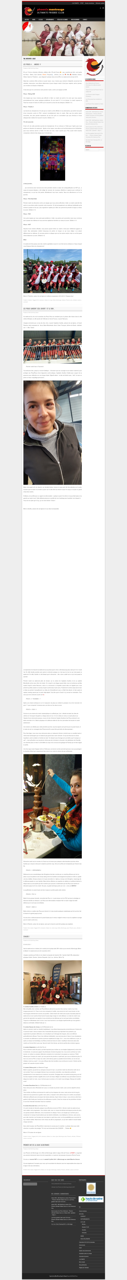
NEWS (33, 20)
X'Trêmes (78, 1136)
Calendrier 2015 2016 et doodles (87, 1242)
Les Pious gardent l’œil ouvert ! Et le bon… (39, 308)
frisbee (46, 300)
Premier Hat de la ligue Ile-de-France (36, 1145)
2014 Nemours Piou (93, 124)
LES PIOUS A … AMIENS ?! (32, 64)
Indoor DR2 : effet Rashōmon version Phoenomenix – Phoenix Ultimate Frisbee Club (94, 113)
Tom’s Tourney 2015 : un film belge (64, 1224)
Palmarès (84, 1232)
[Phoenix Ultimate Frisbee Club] (44, 11)
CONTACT (85, 20)
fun (49, 300)
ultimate (75, 300)
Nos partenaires (83, 1265)
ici (43, 694)
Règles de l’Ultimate (62, 20)
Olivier (36, 68)
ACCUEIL (27, 20)
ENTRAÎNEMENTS (50, 20)
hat (47, 1169)
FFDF (82, 3)
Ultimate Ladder (100, 3)
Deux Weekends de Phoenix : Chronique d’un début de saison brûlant (93, 85)
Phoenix (68, 300)
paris (68, 928)
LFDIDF (72, 1153)
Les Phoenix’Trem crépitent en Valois (94, 104)
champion (41, 300)
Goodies (84, 1230)
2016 (39, 1169)
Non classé (30, 928)
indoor (53, 928)
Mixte (54, 300)
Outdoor (30, 300)
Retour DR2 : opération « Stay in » (94, 130)
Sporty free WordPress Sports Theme (58, 1276)
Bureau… (84, 1224)
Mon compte (82, 1262)
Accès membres (89, 3)
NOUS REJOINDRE (75, 20)
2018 (39, 928)
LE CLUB (41, 20)
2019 (37, 300)
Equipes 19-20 (85, 1227)
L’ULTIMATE (75, 3)
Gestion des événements (85, 1250)
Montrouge (58, 300)
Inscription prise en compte (85, 1253)
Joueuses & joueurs (83, 1256)
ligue (51, 300)
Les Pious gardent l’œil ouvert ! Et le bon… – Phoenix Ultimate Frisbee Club (94, 135)
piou (71, 300)
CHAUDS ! (26, 936)
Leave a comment (27, 1138)
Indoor (29, 1136)
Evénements (82, 1245)
